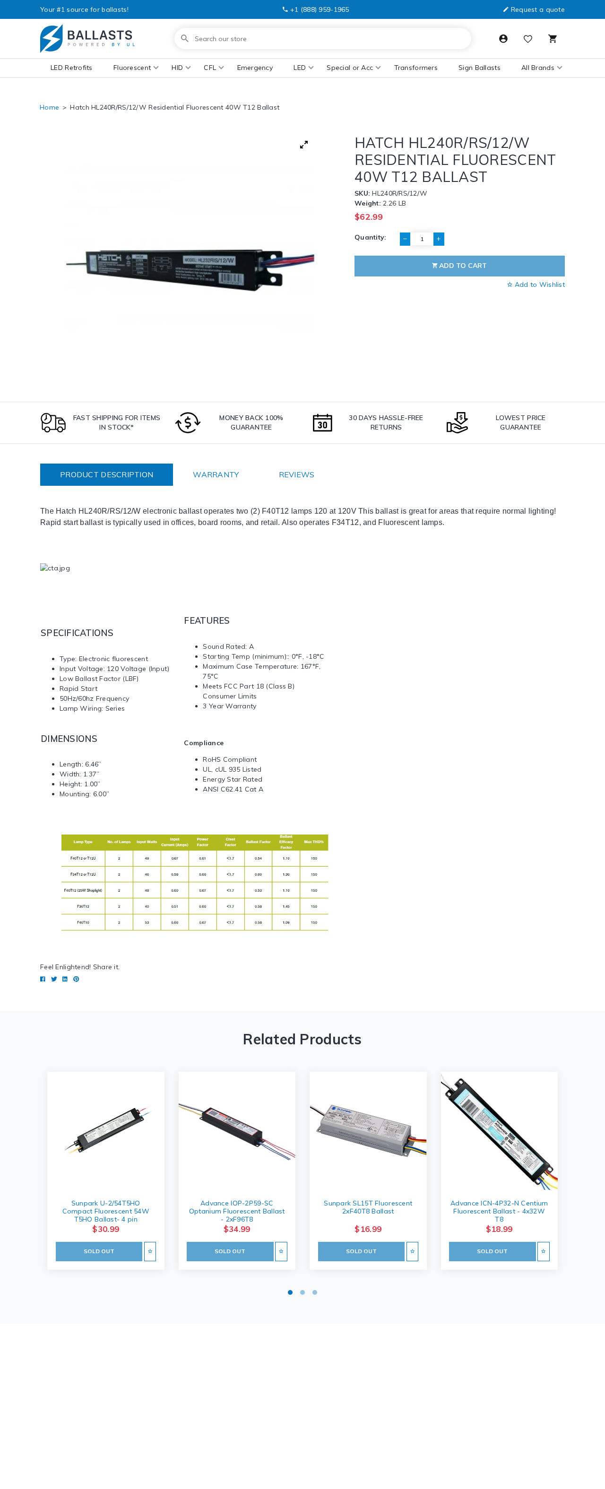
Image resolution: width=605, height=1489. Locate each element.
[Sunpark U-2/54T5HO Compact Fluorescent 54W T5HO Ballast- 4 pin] (105, 1131)
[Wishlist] (528, 40)
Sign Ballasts (479, 67)
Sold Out (99, 1251)
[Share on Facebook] (42, 979)
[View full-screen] (304, 144)
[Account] (503, 39)
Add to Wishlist (539, 284)
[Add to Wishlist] (150, 1251)
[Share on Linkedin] (65, 979)
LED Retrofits (72, 67)
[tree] (190, 258)
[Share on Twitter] (54, 979)
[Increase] (438, 239)
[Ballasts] (87, 38)
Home (49, 107)
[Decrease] (405, 239)
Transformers (416, 67)
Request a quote (538, 9)
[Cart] (552, 39)
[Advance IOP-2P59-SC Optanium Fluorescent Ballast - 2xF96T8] (237, 1131)
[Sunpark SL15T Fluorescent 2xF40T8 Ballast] (368, 1131)
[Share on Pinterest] (76, 979)
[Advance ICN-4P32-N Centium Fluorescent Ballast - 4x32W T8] (499, 1131)
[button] (132, 68)
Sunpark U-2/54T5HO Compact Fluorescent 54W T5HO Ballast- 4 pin (105, 1211)
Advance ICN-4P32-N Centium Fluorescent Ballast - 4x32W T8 (499, 1211)
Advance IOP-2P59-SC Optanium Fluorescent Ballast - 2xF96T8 (237, 1211)
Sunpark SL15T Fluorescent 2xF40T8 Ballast (368, 1207)
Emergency (255, 67)
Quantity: (370, 237)
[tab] (106, 475)
